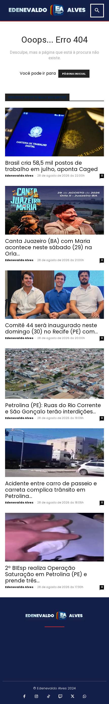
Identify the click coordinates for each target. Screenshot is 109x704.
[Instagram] (36, 696)
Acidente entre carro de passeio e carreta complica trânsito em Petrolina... (51, 490)
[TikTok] (48, 696)
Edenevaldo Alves (19, 176)
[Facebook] (24, 696)
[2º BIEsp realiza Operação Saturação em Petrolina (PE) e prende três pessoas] (54, 537)
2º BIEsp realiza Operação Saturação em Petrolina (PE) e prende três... (46, 574)
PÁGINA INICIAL (74, 74)
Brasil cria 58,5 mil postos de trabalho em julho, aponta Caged (51, 166)
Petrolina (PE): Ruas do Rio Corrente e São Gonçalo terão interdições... (53, 408)
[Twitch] (60, 696)
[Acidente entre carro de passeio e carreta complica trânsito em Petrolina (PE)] (54, 452)
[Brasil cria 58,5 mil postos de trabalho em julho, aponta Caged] (54, 132)
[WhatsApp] (84, 696)
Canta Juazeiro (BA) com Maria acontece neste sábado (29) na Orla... (48, 247)
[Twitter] (73, 696)
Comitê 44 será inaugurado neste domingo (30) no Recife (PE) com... (51, 328)
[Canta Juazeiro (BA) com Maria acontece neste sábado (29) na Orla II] (54, 210)
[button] (97, 11)
